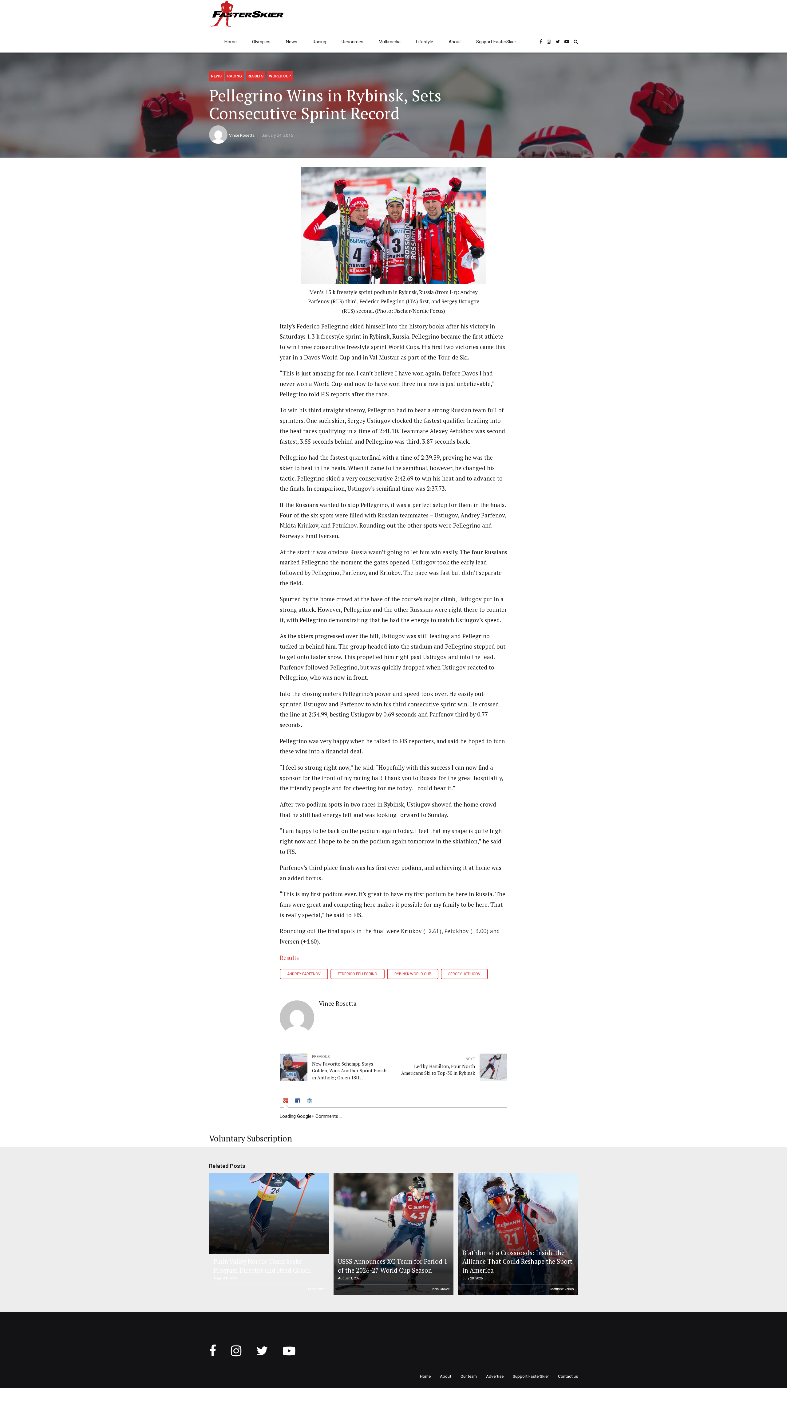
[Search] (576, 41)
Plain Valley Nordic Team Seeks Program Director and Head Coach (262, 1265)
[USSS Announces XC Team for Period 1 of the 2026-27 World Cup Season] (392, 1234)
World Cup (280, 76)
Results (255, 76)
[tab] (286, 1102)
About (455, 42)
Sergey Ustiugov (464, 974)
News (291, 42)
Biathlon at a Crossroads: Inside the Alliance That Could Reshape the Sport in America (517, 1261)
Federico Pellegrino (357, 974)
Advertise (495, 1376)
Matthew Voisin (562, 1289)
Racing (319, 42)
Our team (469, 1376)
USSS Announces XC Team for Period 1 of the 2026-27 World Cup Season (392, 1265)
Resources (352, 42)
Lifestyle (424, 42)
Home (230, 42)
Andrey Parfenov (304, 974)
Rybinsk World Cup (412, 974)
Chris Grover (439, 1289)
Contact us (568, 1376)
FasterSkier (316, 1289)
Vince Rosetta (242, 135)
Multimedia (390, 42)
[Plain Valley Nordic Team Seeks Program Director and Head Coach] (268, 1213)
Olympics (261, 42)
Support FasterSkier (496, 42)
